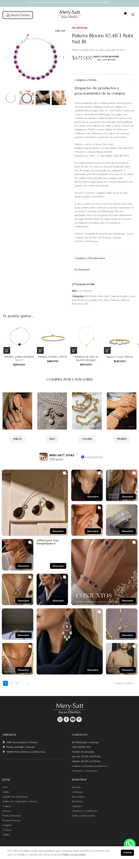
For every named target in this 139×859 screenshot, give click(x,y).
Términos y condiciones (84, 770)
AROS (52, 438)
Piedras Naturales (12, 815)
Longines (7, 825)
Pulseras (115, 300)
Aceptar (127, 852)
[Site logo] (69, 14)
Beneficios (77, 801)
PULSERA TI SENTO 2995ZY (52, 356)
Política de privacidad (73, 854)
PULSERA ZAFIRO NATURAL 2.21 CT (19, 358)
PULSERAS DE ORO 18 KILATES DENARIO (86, 358)
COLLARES (87, 438)
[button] (6, 350)
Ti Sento (7, 829)
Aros (5, 787)
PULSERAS (121, 438)
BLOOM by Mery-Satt (97, 296)
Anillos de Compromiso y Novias (20, 801)
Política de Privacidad (83, 815)
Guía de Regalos (119, 296)
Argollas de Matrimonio (15, 796)
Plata (106, 300)
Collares (7, 806)
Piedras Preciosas (12, 820)
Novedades (78, 796)
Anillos (6, 791)
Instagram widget (123, 683)
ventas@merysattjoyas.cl (94, 766)
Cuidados (77, 806)
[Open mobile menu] (133, 14)
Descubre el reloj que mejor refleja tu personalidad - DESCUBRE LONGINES (69, 2)
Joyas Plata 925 (94, 300)
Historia (76, 787)
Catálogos (77, 791)
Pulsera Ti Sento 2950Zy (119, 356)
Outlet (6, 834)
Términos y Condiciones (85, 810)
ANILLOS (17, 438)
